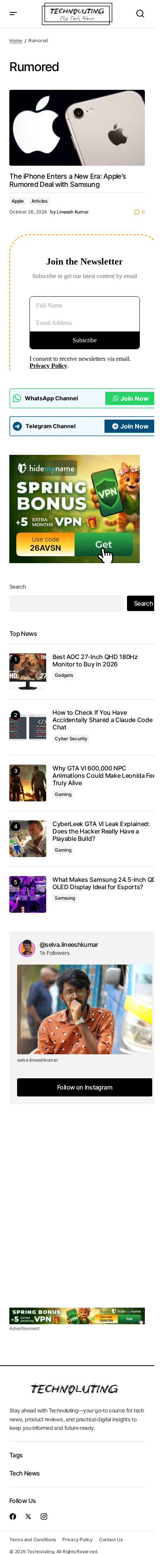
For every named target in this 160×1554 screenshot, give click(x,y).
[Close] (124, 718)
